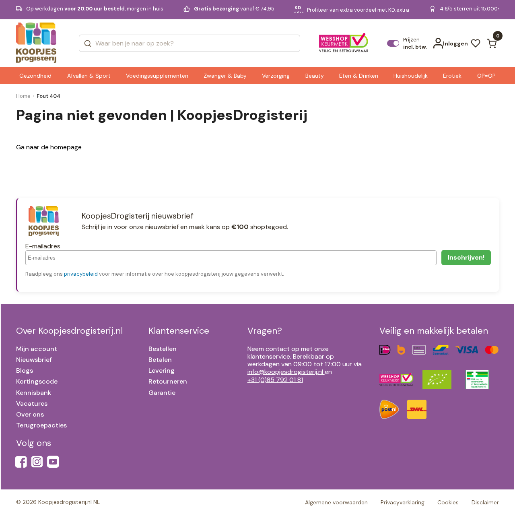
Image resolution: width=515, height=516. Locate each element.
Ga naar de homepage (49, 147)
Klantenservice (178, 330)
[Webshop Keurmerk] (344, 43)
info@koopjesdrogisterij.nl (285, 371)
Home (23, 96)
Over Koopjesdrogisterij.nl (69, 330)
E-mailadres (42, 246)
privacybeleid (81, 273)
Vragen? (264, 330)
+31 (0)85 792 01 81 (275, 380)
